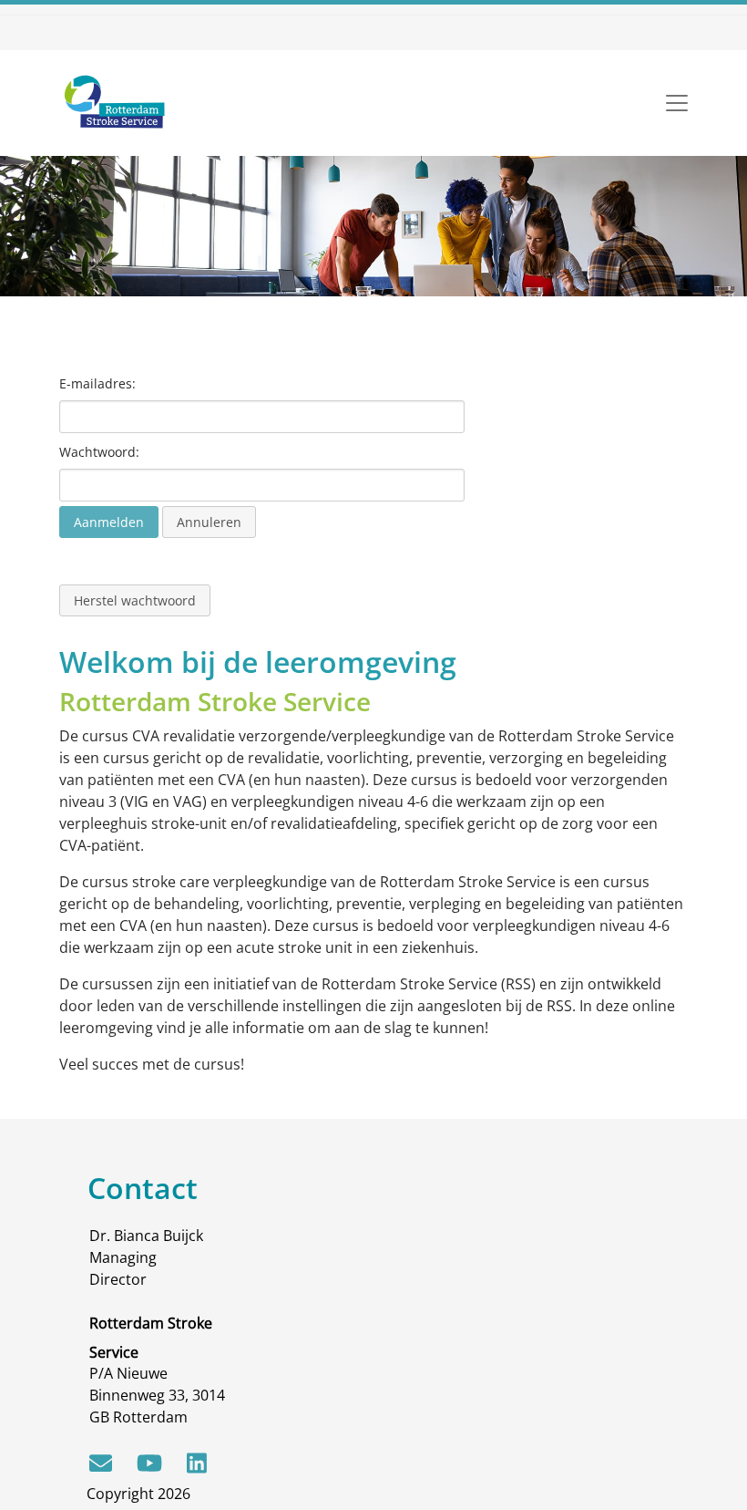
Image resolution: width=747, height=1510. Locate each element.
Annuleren (209, 522)
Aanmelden (109, 522)
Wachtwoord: (99, 451)
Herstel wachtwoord (135, 600)
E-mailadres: (97, 383)
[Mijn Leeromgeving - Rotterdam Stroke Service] (114, 103)
